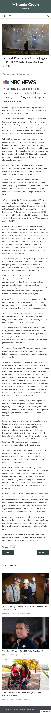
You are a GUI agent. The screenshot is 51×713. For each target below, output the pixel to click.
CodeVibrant (41, 709)
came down (40, 485)
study (9, 328)
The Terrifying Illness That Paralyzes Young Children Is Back (21, 694)
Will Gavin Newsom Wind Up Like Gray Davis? (22, 651)
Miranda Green (25, 5)
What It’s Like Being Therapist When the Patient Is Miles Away (9, 552)
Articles (6, 70)
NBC (25, 70)
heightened (14, 267)
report (6, 250)
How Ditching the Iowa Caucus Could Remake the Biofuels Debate (24, 608)
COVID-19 (29, 128)
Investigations (16, 70)
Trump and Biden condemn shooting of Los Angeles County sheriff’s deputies (44, 552)
